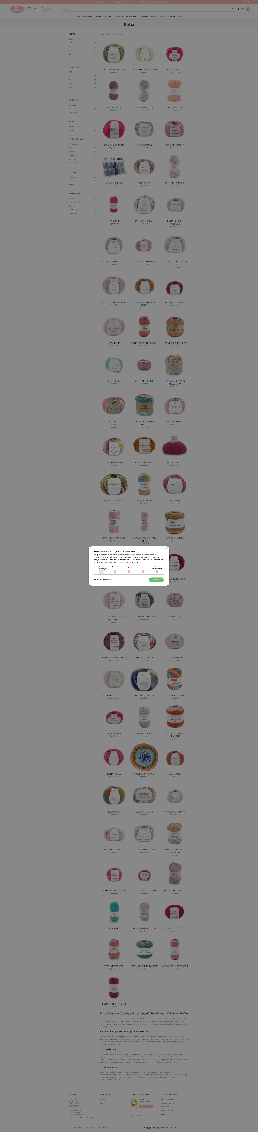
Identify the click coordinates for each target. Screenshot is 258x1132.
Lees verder (142, 562)
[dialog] (129, 566)
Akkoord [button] (156, 580)
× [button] (166, 549)
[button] (103, 580)
